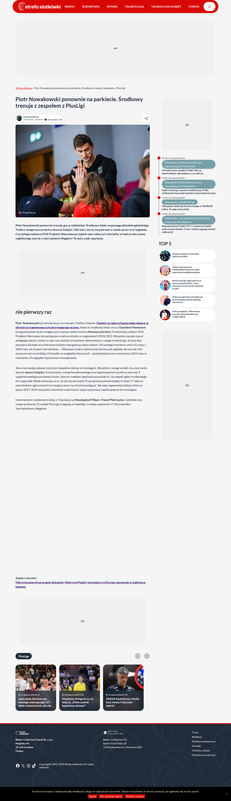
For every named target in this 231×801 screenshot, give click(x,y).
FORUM (194, 6)
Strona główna (24, 88)
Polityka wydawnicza (203, 741)
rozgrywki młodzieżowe (178, 222)
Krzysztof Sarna (31, 116)
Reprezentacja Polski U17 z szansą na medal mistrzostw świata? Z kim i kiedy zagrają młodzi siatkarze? (188, 229)
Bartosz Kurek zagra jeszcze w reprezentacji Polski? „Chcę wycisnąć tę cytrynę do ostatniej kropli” (187, 284)
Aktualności (171, 162)
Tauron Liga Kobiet (166, 6)
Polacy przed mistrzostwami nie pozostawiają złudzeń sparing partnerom (187, 299)
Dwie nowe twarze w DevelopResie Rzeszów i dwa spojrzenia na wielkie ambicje (186, 270)
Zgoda (92, 796)
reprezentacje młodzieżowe (194, 218)
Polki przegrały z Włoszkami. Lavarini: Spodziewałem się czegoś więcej (186, 314)
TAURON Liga (134, 6)
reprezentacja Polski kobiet (180, 166)
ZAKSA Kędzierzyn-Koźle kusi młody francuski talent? (122, 702)
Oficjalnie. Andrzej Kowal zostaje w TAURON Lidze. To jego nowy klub (187, 208)
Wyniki (112, 6)
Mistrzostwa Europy (190, 162)
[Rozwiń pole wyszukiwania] (209, 6)
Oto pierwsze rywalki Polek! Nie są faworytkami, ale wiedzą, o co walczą (182, 172)
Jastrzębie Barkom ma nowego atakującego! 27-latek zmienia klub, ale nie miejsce (34, 702)
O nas (195, 732)
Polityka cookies (201, 750)
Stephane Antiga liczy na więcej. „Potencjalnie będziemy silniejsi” (77, 702)
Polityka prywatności (203, 754)
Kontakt (196, 745)
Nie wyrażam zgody (111, 796)
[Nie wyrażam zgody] (226, 794)
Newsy (70, 6)
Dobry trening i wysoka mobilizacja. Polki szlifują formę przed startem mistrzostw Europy (188, 192)
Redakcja (197, 736)
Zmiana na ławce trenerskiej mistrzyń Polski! (185, 255)
